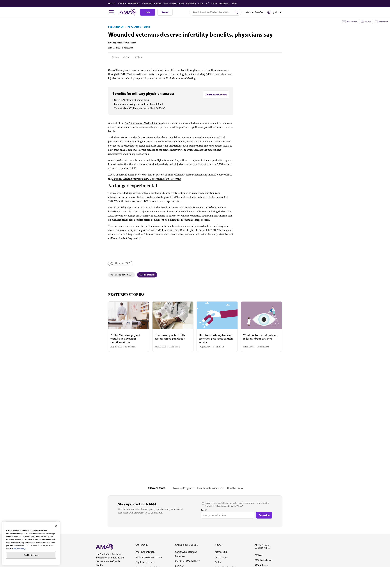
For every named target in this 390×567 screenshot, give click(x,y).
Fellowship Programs (182, 488)
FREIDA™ (112, 3)
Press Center (221, 556)
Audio (214, 3)
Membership (221, 551)
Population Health (139, 26)
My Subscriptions (352, 22)
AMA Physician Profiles (174, 3)
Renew (164, 12)
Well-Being (191, 3)
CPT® (207, 3)
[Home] (104, 546)
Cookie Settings (31, 555)
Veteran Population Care (121, 274)
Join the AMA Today (216, 94)
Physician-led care (144, 562)
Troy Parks (116, 42)
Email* (204, 510)
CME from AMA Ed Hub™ (129, 3)
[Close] (55, 526)
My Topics (368, 22)
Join (147, 12)
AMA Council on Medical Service (143, 123)
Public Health (116, 26)
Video (234, 3)
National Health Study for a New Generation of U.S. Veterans (146, 179)
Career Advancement (152, 3)
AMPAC (258, 554)
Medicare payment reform (148, 556)
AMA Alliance (261, 565)
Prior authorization (145, 551)
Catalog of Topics (147, 274)
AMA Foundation (263, 560)
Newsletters (224, 3)
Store (200, 3)
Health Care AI (235, 488)
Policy (218, 562)
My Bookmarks (383, 22)
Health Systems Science (210, 488)
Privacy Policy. (19, 548)
